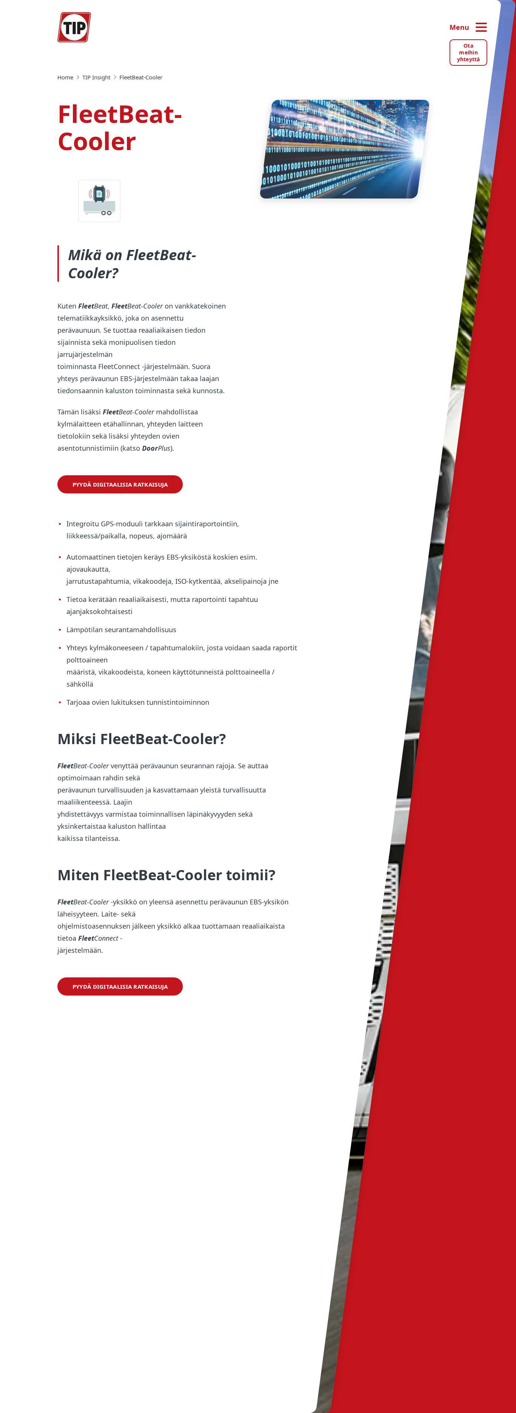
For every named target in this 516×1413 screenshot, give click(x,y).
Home (65, 77)
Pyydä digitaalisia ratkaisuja (120, 484)
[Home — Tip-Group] (74, 27)
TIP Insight (96, 77)
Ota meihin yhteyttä (468, 52)
